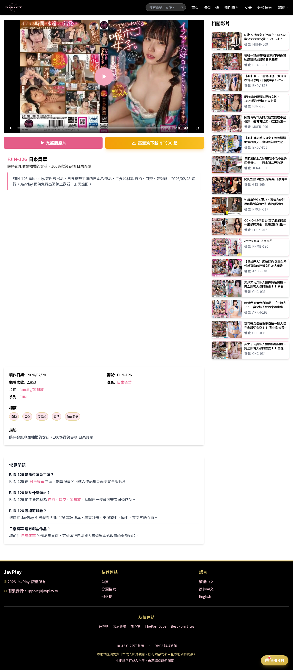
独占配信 (72, 416)
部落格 (106, 596)
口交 (27, 416)
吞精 (56, 416)
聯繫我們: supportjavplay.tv (33, 590)
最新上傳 (211, 7)
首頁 (195, 7)
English (205, 596)
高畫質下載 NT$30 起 (158, 143)
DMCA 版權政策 (166, 645)
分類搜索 (264, 7)
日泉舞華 (124, 382)
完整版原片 (56, 143)
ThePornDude (155, 626)
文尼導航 (119, 626)
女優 (248, 7)
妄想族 (42, 416)
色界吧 (104, 626)
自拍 (14, 416)
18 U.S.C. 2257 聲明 (130, 645)
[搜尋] (182, 7)
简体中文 (206, 589)
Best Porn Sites (182, 626)
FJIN (23, 396)
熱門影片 (231, 7)
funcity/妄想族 (31, 389)
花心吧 (135, 626)
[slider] (93, 128)
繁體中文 (206, 581)
